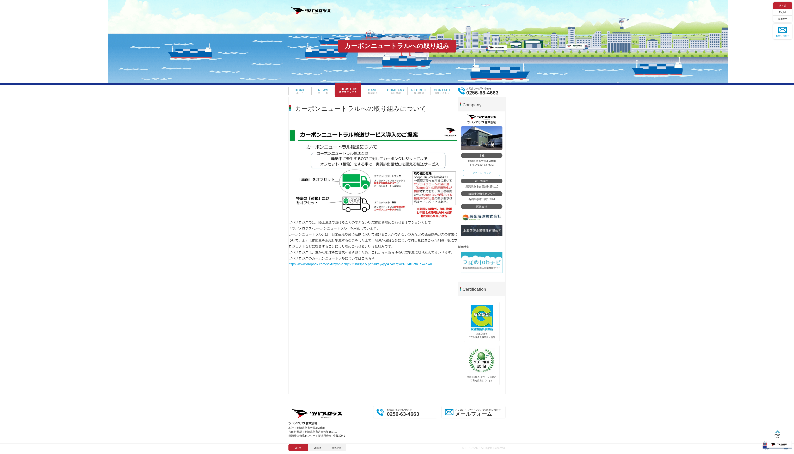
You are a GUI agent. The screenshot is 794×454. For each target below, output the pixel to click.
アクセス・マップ (482, 173)
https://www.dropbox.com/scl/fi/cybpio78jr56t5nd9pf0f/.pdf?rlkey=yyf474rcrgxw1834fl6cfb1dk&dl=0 (360, 264)
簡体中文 (782, 19)
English (782, 12)
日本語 (782, 5)
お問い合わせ (782, 36)
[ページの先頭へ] (777, 440)
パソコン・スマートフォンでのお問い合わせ (478, 413)
